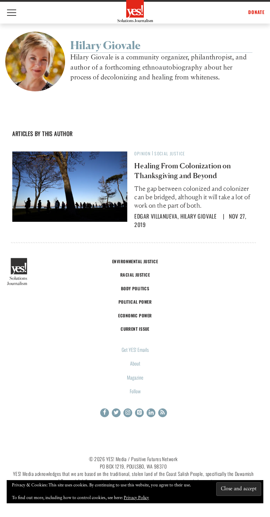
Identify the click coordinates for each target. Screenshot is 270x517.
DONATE (256, 12)
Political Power (135, 302)
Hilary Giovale (198, 216)
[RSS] (162, 412)
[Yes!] (135, 11)
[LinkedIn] (151, 412)
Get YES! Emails (135, 349)
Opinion (142, 153)
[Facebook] (104, 412)
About (135, 363)
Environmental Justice (135, 261)
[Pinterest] (139, 412)
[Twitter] (116, 412)
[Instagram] (127, 412)
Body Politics (135, 288)
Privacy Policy (136, 498)
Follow (135, 391)
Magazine (135, 377)
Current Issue (135, 329)
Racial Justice (135, 275)
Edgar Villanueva (155, 216)
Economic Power (135, 315)
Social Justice (169, 153)
